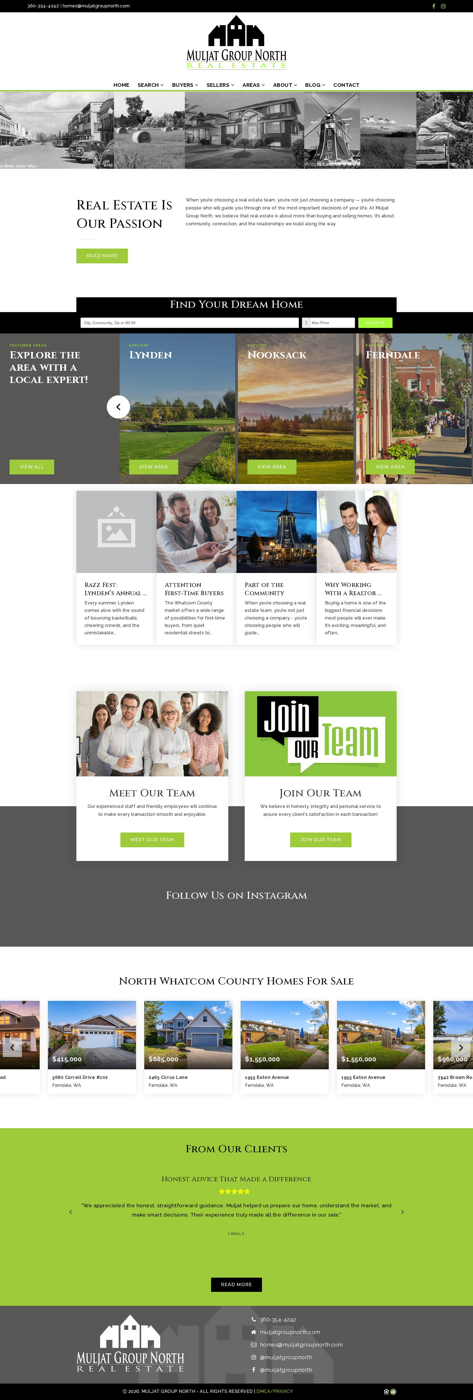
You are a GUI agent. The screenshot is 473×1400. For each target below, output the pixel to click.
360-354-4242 (43, 5)
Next (460, 1047)
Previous (12, 1047)
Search (375, 322)
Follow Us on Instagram (236, 896)
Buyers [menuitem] (183, 85)
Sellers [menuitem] (219, 85)
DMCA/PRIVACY (274, 1391)
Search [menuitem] (149, 85)
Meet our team (152, 839)
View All (32, 466)
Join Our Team (320, 839)
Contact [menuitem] (346, 85)
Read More (102, 255)
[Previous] (116, 407)
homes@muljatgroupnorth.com (96, 5)
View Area (153, 466)
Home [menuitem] (121, 85)
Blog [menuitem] (313, 85)
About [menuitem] (283, 85)
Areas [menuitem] (252, 85)
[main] (236, 699)
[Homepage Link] (236, 42)
